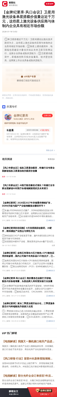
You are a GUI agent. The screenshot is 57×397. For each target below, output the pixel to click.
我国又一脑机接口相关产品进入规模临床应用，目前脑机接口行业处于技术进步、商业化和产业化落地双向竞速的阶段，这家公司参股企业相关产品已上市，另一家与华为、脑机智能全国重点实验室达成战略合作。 (27, 348)
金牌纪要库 (21, 115)
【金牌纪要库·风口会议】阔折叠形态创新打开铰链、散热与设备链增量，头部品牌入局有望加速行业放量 (27, 280)
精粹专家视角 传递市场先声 (16, 123)
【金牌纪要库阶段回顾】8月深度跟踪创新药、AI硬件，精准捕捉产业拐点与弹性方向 (27, 229)
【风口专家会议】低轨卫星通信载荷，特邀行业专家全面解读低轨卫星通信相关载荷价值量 (28, 169)
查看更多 (51, 159)
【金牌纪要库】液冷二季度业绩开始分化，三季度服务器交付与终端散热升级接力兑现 (28, 305)
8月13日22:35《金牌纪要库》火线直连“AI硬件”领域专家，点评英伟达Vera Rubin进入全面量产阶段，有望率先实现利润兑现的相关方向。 (28, 136)
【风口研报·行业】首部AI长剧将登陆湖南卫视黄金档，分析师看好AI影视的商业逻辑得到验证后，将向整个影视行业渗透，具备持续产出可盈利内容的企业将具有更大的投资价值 (28, 358)
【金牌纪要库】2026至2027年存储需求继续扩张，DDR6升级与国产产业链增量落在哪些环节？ (27, 204)
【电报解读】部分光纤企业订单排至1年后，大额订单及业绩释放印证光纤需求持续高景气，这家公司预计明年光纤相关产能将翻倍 (28, 375)
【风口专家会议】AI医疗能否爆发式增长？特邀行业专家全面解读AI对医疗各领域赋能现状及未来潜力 (28, 187)
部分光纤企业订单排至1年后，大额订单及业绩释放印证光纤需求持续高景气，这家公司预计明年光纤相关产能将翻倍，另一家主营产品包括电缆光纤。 (28, 382)
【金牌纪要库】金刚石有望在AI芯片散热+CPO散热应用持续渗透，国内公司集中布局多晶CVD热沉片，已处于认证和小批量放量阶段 (28, 254)
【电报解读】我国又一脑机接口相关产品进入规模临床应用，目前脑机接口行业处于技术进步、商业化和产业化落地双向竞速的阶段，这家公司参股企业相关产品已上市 (28, 341)
